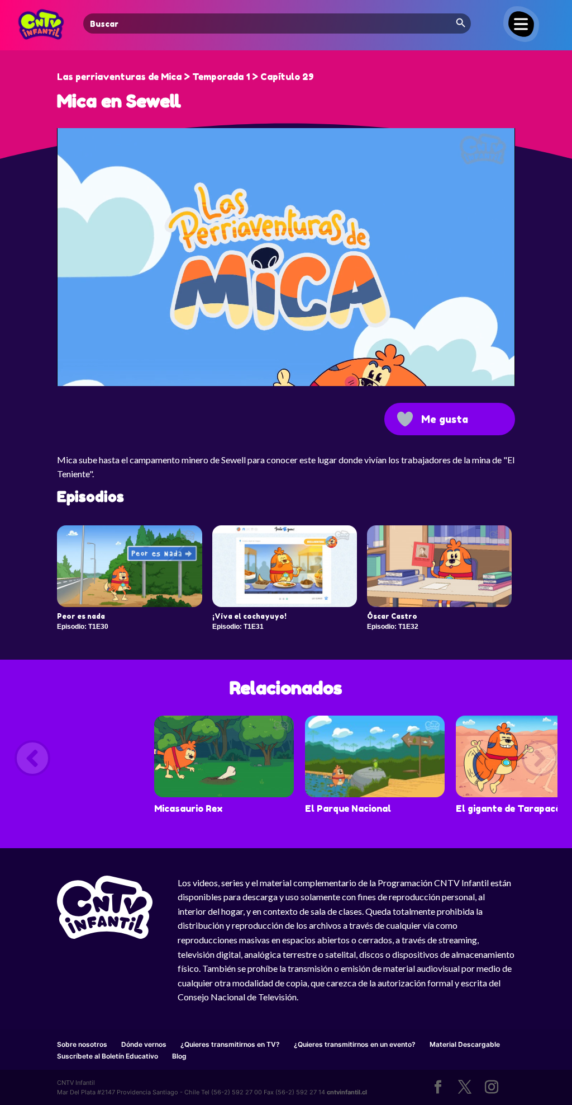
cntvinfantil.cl (347, 1092)
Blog (179, 1056)
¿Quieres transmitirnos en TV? (230, 1044)
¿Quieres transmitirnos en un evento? (355, 1044)
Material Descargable (465, 1044)
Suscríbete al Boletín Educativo (107, 1056)
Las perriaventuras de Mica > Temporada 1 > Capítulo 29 (185, 76)
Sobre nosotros (82, 1044)
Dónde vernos (143, 1044)
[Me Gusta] (405, 419)
